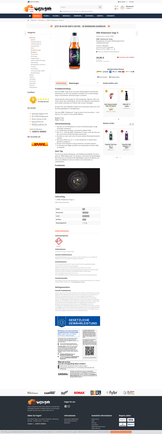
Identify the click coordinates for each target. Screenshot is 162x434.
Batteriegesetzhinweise (98, 426)
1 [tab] (119, 119)
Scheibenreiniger (36, 50)
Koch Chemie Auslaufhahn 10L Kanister (111, 105)
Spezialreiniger (35, 73)
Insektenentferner (36, 44)
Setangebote (110, 16)
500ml (108, 49)
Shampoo (105, 46)
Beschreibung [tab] (61, 83)
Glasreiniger (34, 62)
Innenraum (77, 16)
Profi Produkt (86, 216)
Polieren (55, 16)
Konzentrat (85, 212)
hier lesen (111, 47)
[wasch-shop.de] (40, 8)
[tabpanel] (111, 102)
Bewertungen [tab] (74, 83)
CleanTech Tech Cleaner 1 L (111, 145)
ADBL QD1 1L (126, 104)
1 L (83, 209)
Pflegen (46, 16)
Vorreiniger (34, 56)
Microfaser (89, 16)
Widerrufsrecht (96, 428)
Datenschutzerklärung (125, 432)
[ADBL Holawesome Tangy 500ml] (136, 33)
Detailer (33, 40)
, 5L (114, 49)
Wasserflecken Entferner (38, 64)
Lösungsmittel (35, 46)
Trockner (33, 67)
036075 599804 (40, 424)
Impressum (95, 425)
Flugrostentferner (36, 42)
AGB (93, 421)
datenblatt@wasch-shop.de (78, 282)
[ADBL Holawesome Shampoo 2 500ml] (25, 33)
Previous (130, 124)
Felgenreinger (35, 58)
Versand (107, 61)
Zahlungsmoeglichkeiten (71, 419)
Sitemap (94, 423)
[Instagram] (69, 406)
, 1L (112, 49)
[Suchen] (100, 7)
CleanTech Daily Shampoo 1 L (126, 145)
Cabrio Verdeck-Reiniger (38, 60)
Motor (32, 48)
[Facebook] (66, 406)
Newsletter (67, 423)
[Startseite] (28, 20)
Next (133, 124)
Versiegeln (66, 16)
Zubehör (99, 16)
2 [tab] (119, 158)
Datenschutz (95, 419)
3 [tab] (121, 158)
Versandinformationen (70, 421)
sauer (84, 219)
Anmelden (122, 2)
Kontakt (131, 2)
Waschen (36, 16)
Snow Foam (34, 54)
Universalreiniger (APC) (38, 71)
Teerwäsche (34, 69)
